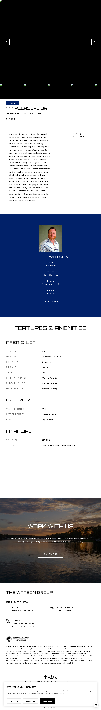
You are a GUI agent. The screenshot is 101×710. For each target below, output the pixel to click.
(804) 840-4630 (50, 275)
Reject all (14, 701)
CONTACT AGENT (50, 301)
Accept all (47, 701)
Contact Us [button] (50, 554)
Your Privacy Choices (50, 707)
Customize (30, 701)
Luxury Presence (67, 682)
